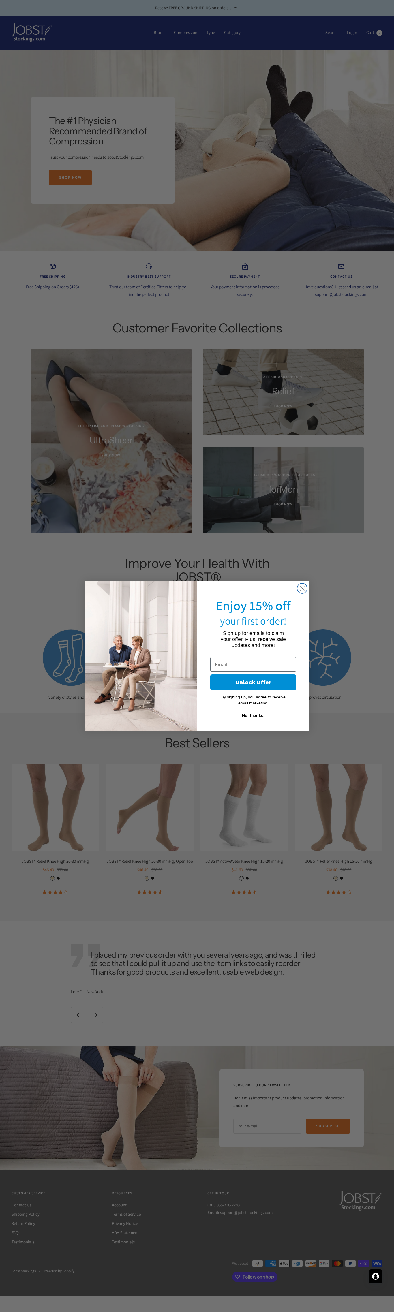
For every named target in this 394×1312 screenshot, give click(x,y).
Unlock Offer (253, 682)
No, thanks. (253, 715)
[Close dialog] (302, 588)
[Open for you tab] (375, 1276)
